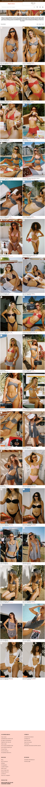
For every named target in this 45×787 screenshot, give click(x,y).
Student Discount (5, 771)
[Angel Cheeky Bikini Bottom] (34, 83)
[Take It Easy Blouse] (11, 544)
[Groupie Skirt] (11, 352)
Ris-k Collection (4, 761)
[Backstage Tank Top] (34, 429)
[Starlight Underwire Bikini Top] (11, 313)
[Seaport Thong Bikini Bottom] (11, 429)
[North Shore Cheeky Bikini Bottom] (34, 506)
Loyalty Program (4, 766)
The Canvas (26, 743)
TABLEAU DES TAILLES (6, 742)
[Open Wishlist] (37, 7)
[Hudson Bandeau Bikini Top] (11, 83)
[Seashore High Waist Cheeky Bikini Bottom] (34, 159)
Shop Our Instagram (5, 775)
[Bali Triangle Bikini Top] (11, 121)
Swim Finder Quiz (5, 770)
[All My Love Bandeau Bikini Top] (11, 506)
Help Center (3, 737)
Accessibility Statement (6, 752)
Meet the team (27, 740)
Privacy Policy (4, 749)
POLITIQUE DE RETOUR (6, 747)
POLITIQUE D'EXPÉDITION (7, 745)
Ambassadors (4, 765)
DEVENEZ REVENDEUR (29, 759)
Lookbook (3, 773)
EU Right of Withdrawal (6, 740)
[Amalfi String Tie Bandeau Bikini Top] (34, 236)
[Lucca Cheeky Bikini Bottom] (34, 390)
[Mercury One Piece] (34, 621)
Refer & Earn (4, 768)
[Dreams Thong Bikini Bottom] (34, 44)
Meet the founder (28, 742)
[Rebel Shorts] (34, 121)
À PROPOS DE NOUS (28, 737)
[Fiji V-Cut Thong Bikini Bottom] (34, 275)
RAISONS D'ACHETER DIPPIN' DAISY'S (32, 745)
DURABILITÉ (27, 738)
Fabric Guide (3, 743)
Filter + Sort (41, 24)
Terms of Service (4, 750)
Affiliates (3, 763)
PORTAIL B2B (27, 761)
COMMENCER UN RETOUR (7, 738)
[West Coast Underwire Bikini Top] (11, 44)
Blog (2, 759)
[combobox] (18, 7)
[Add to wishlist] (1, 28)
